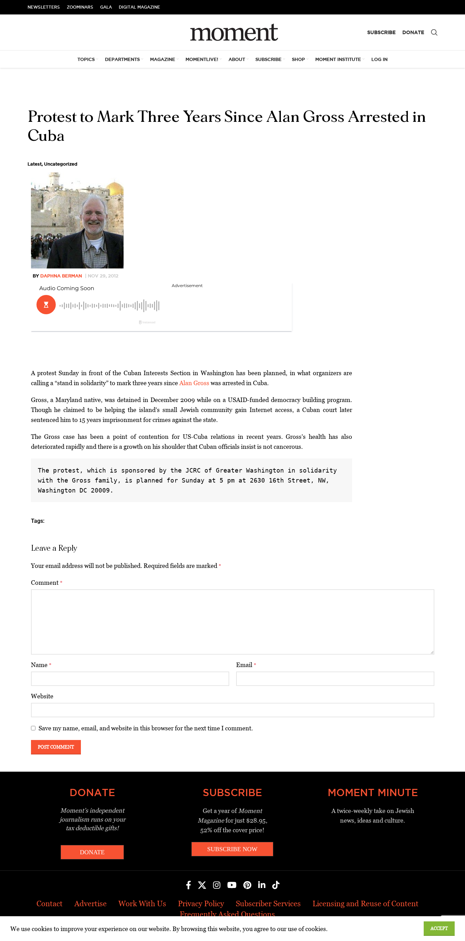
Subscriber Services (268, 903)
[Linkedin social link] (262, 886)
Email (246, 664)
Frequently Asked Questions (227, 914)
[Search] (434, 32)
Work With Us (142, 903)
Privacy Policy (201, 903)
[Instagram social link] (217, 886)
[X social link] (202, 886)
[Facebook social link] (188, 886)
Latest (35, 163)
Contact (49, 903)
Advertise (90, 903)
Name (41, 664)
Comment (47, 582)
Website (42, 696)
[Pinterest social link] (247, 886)
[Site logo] (232, 31)
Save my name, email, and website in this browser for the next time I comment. (146, 728)
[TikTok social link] (276, 886)
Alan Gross (194, 383)
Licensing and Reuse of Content (366, 903)
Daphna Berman (61, 275)
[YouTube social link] (232, 886)
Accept (439, 928)
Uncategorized (60, 163)
